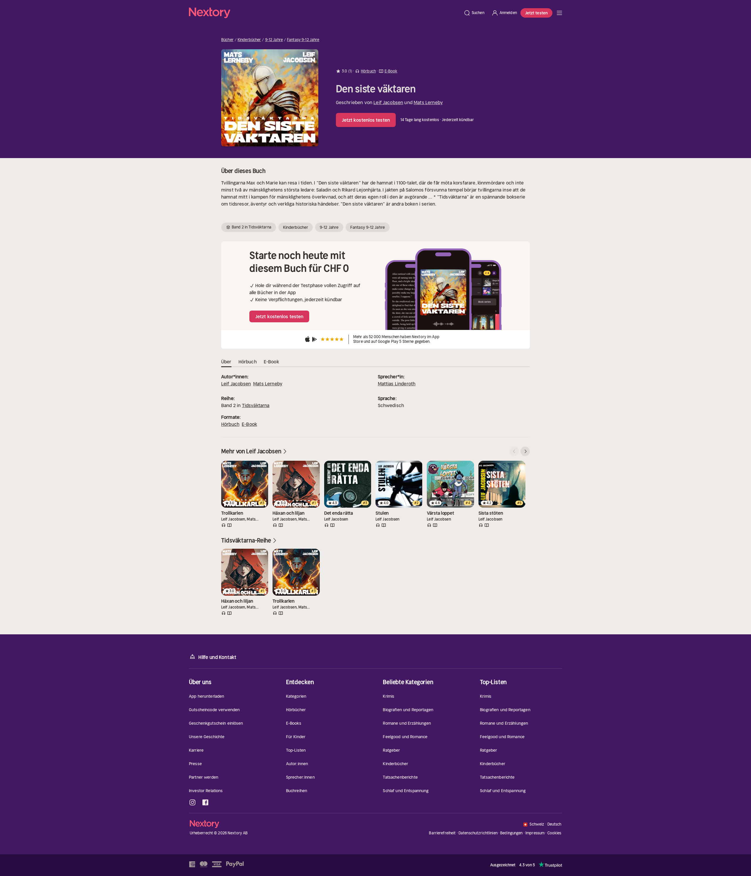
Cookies (554, 833)
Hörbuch (230, 424)
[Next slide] (525, 451)
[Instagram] (192, 802)
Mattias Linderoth (397, 384)
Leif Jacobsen (388, 102)
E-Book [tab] (271, 362)
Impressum (534, 833)
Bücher (227, 40)
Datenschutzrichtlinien (478, 833)
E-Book (249, 424)
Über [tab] (226, 362)
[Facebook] (205, 802)
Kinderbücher (249, 40)
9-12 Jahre (274, 40)
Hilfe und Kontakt (217, 657)
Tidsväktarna (256, 405)
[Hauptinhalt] (559, 13)
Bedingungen (511, 833)
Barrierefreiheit (442, 833)
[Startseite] (324, 13)
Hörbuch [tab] (248, 362)
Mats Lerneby (428, 102)
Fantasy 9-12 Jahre (303, 40)
